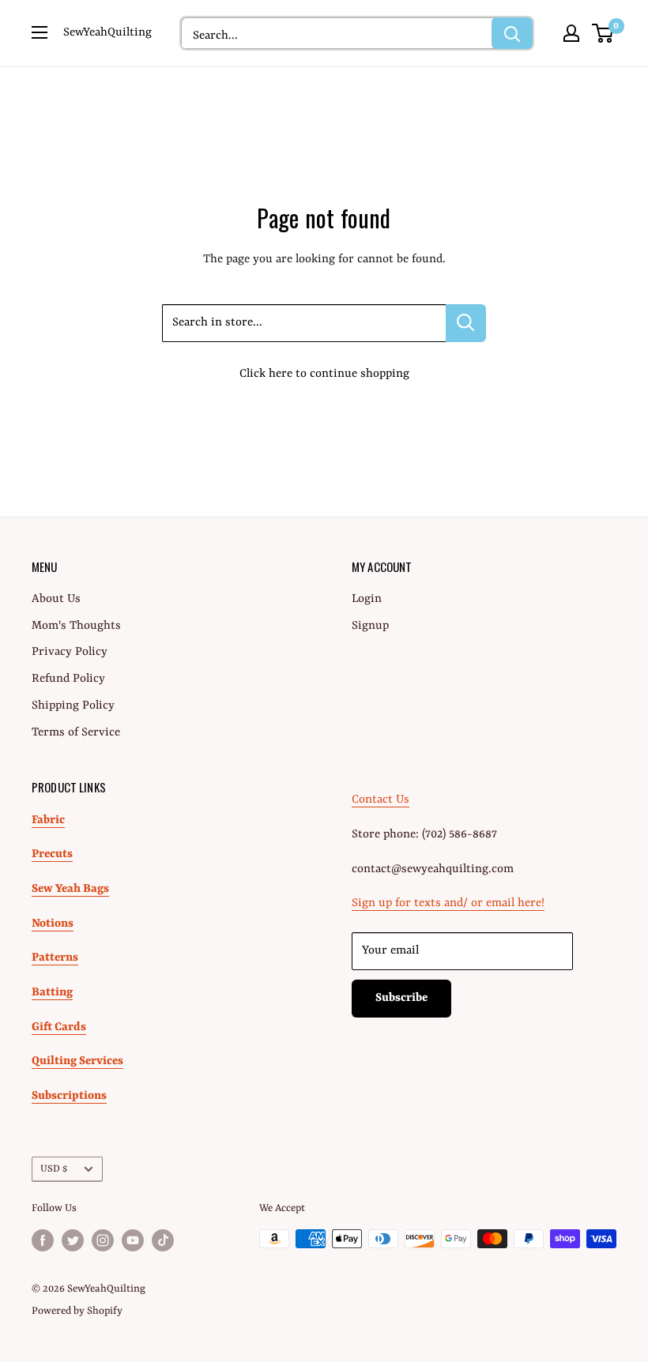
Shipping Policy (73, 706)
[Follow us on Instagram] (103, 1240)
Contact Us (380, 800)
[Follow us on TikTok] (163, 1240)
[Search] (512, 33)
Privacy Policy (69, 652)
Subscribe (401, 998)
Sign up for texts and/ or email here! (448, 903)
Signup (370, 626)
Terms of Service (76, 732)
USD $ (53, 1169)
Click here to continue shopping (324, 374)
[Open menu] (39, 32)
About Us (56, 599)
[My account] (571, 33)
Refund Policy (68, 679)
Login (367, 599)
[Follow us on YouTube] (133, 1240)
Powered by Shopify (77, 1311)
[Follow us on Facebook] (43, 1240)
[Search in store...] (466, 323)
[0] (603, 33)
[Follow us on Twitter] (73, 1240)
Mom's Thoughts (76, 626)
